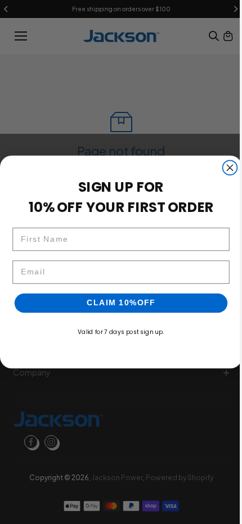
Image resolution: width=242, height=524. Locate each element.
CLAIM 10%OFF (118, 303)
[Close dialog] (227, 167)
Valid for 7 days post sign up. (118, 332)
